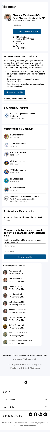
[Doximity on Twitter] (30, 414)
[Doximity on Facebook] (35, 414)
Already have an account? (15, 99)
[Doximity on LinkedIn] (40, 414)
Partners (8, 407)
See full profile (17, 93)
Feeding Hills (35, 18)
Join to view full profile (28, 31)
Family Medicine (20, 18)
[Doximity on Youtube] (45, 414)
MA (43, 18)
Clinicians (9, 399)
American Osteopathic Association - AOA (23, 217)
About (6, 392)
